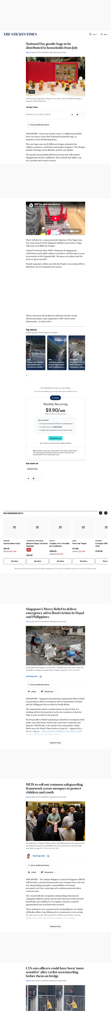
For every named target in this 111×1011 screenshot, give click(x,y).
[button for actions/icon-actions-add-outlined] (40, 676)
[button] (93, 34)
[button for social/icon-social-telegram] (72, 114)
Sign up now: (30, 52)
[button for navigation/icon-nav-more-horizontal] (83, 114)
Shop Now (14, 561)
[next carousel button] (80, 78)
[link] (20, 34)
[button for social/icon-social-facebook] (77, 114)
